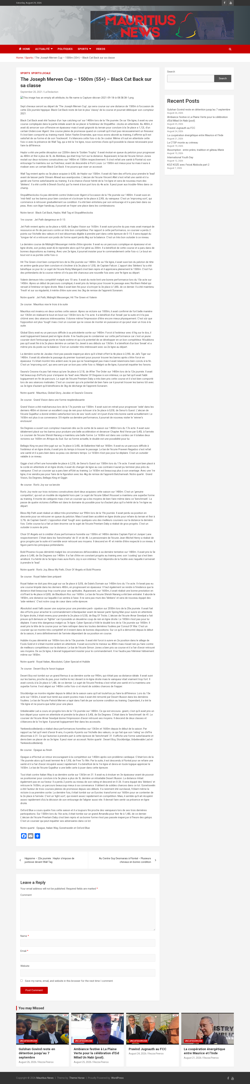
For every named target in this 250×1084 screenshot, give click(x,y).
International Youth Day (180, 157)
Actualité (42, 49)
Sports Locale (41, 73)
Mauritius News (45, 1077)
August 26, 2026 (27, 1062)
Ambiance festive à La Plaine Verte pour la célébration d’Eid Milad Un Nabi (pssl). (96, 1053)
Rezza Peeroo (46, 1062)
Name (24, 936)
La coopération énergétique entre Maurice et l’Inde (195, 135)
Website (24, 965)
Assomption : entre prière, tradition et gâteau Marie (195, 149)
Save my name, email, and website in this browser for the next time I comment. (69, 980)
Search (171, 71)
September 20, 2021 (31, 92)
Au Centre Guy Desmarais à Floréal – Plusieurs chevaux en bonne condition (125, 860)
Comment (26, 894)
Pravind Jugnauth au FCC (181, 127)
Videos (100, 49)
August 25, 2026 (82, 1062)
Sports (83, 49)
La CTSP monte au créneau (182, 142)
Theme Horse (77, 1077)
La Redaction (51, 92)
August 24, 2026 (137, 1053)
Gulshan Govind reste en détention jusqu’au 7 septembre (198, 109)
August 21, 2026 (192, 1057)
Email (24, 950)
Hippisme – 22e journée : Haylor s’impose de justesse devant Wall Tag (49, 860)
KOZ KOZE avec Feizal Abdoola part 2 (188, 164)
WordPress (117, 1077)
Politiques (65, 49)
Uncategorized (28, 1041)
